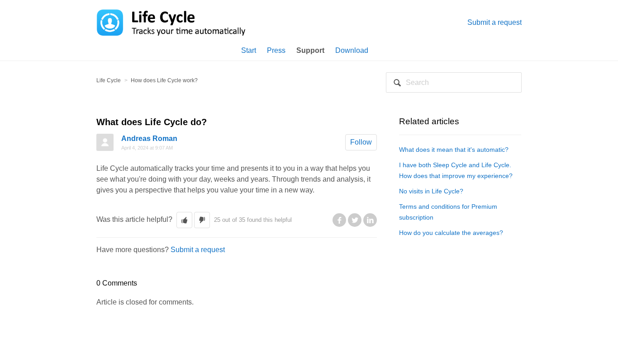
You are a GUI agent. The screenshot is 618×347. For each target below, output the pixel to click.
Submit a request (494, 22)
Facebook (339, 220)
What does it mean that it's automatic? (454, 149)
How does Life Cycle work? (164, 80)
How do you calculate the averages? (451, 232)
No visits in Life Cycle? (431, 191)
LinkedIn (370, 220)
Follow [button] (361, 142)
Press (276, 50)
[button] (184, 220)
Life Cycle (108, 80)
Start (248, 50)
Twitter (354, 220)
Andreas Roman (149, 138)
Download (351, 50)
